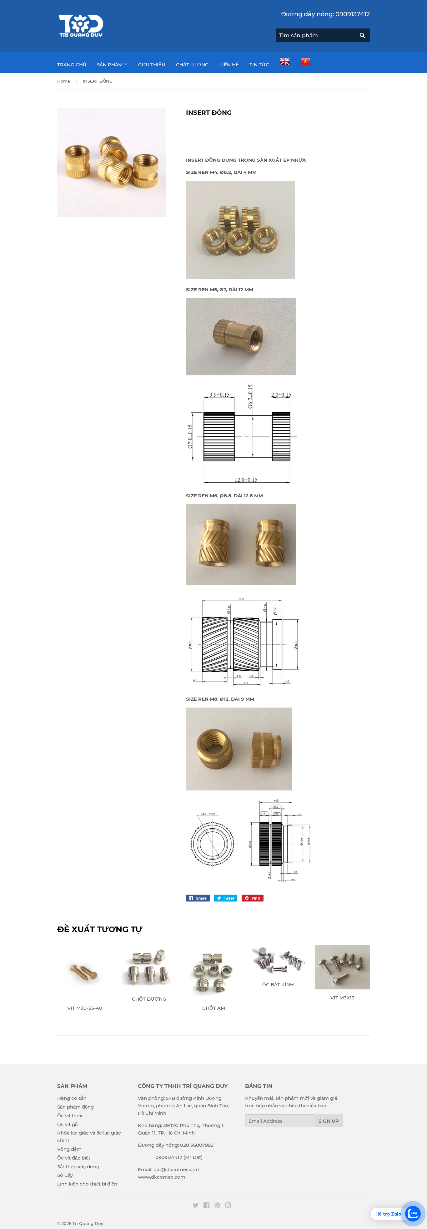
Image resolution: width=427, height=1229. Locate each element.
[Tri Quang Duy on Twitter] (196, 1206)
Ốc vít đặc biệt (73, 1158)
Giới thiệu (151, 65)
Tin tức (259, 65)
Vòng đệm (69, 1149)
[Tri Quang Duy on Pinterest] (217, 1206)
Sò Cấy (65, 1175)
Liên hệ (229, 65)
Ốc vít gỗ (67, 1124)
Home (63, 81)
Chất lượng (192, 65)
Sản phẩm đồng (75, 1107)
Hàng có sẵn (72, 1098)
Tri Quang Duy (88, 1223)
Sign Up (329, 1121)
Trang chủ (71, 65)
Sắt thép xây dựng (78, 1167)
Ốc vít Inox (69, 1116)
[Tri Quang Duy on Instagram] (228, 1206)
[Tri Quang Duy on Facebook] (206, 1206)
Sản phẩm (110, 65)
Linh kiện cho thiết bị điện (87, 1184)
